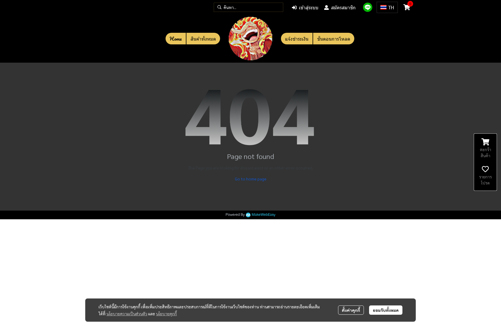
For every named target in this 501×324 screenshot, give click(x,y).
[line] (367, 7)
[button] (248, 7)
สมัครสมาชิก (343, 7)
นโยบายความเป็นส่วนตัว (126, 313)
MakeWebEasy (263, 215)
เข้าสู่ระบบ (308, 7)
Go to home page (250, 178)
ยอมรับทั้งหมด (386, 310)
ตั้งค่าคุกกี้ (351, 310)
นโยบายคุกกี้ (166, 313)
